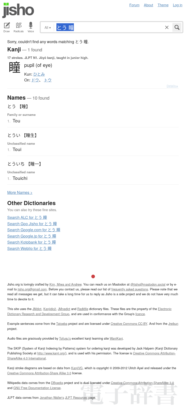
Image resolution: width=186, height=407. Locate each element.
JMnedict (64, 308)
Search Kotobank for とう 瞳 (31, 242)
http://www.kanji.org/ (51, 353)
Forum (134, 4)
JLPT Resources (76, 397)
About (148, 4)
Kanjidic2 (49, 308)
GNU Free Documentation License (37, 387)
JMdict (36, 308)
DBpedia (57, 382)
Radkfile (82, 308)
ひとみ (39, 74)
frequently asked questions (129, 289)
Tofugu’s (65, 338)
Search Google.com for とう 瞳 (33, 229)
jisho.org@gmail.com (32, 289)
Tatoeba (61, 323)
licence (140, 313)
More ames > (19, 192)
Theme (163, 4)
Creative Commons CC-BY (129, 323)
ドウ (35, 80)
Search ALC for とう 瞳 (27, 217)
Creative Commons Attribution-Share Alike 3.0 (39, 373)
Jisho (18, 10)
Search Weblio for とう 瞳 (29, 248)
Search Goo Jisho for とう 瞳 (32, 223)
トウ (48, 80)
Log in (177, 4)
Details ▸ (172, 86)
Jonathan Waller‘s (52, 397)
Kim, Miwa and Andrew (65, 284)
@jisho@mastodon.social (148, 284)
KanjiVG (77, 368)
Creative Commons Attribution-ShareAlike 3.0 (142, 382)
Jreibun (173, 323)
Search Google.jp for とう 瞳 (31, 236)
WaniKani (116, 338)
